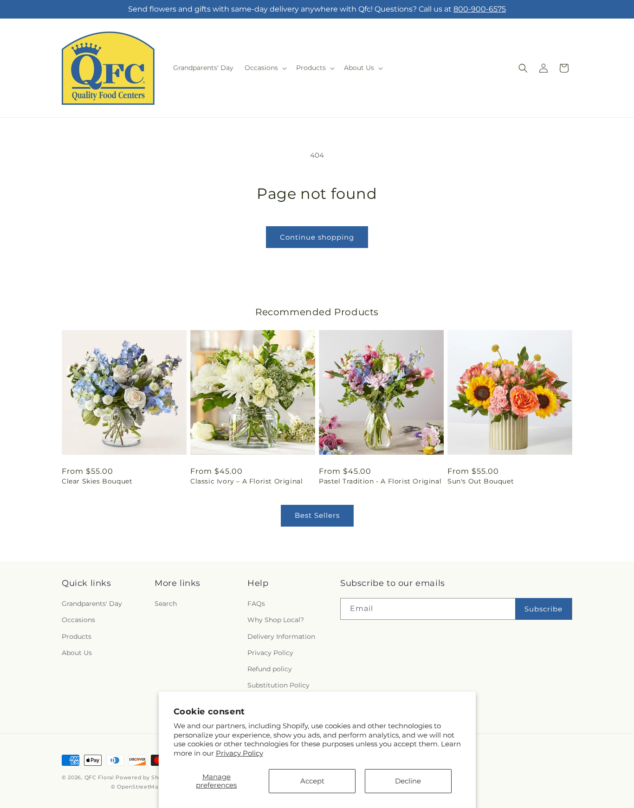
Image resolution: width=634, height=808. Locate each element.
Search (166, 603)
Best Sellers (317, 515)
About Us (77, 653)
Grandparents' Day (92, 603)
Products (76, 636)
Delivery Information (281, 636)
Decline (408, 780)
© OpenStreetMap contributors (154, 786)
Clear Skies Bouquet (97, 481)
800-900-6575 (479, 9)
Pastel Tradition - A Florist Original (380, 481)
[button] (265, 67)
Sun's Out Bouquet (480, 481)
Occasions (78, 620)
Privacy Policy (239, 753)
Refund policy (269, 669)
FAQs (256, 603)
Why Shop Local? (275, 620)
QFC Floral (99, 777)
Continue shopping (317, 237)
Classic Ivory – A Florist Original (246, 481)
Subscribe (543, 608)
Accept (312, 780)
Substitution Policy (278, 685)
